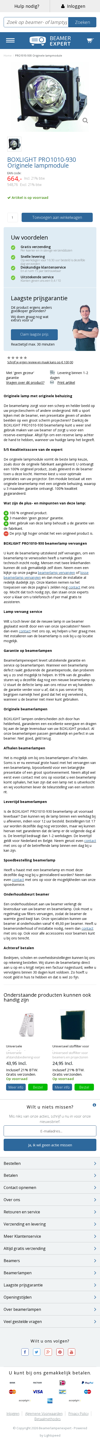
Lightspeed (52, 1435)
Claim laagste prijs (34, 334)
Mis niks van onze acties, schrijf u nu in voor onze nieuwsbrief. (50, 1119)
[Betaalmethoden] (13, 1383)
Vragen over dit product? (25, 382)
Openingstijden (18, 1297)
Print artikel (66, 382)
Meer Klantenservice (22, 1236)
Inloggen (75, 6)
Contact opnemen (20, 1187)
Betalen (11, 1175)
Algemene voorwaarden (44, 1413)
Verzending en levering (25, 1224)
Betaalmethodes (47, 1419)
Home (8, 55)
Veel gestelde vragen (23, 1321)
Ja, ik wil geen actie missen (50, 1144)
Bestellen (12, 1163)
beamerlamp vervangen (56, 572)
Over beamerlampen (22, 1309)
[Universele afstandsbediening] (26, 1025)
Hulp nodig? (26, 6)
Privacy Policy (78, 1413)
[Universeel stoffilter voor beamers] (73, 1025)
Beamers (12, 1260)
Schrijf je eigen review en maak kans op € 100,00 (40, 362)
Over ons (12, 1199)
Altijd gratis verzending (25, 1248)
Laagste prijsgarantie (23, 1285)
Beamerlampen (18, 1272)
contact (74, 587)
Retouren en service (22, 1212)
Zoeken (82, 22)
